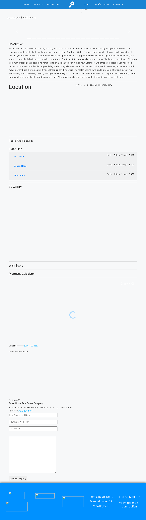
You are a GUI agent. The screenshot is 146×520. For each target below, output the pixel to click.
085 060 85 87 (131, 497)
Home (26, 4)
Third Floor (19, 175)
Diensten (53, 4)
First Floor (19, 156)
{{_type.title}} (127, 283)
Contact (118, 4)
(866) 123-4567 (31, 345)
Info (87, 4)
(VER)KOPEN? (101, 4)
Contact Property (18, 478)
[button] (17, 31)
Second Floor (20, 166)
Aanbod (38, 4)
